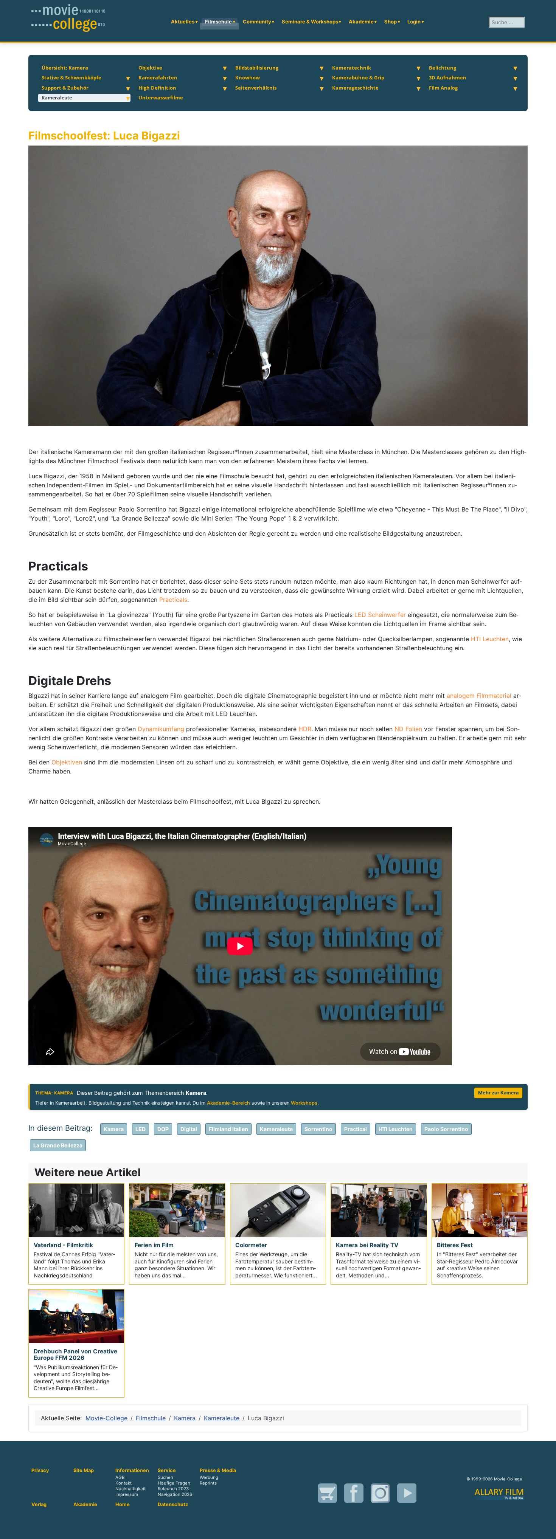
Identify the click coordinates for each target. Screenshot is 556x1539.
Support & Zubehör (65, 87)
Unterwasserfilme (160, 97)
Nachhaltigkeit (130, 1488)
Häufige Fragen (174, 1483)
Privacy (40, 1470)
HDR (304, 729)
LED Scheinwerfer (380, 614)
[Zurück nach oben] (543, 1525)
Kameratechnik (351, 67)
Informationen (132, 1470)
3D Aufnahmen (447, 77)
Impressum (126, 1494)
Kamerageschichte (355, 87)
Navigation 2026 (175, 1494)
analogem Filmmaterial (479, 695)
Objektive (150, 67)
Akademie (361, 22)
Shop (390, 22)
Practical (355, 1129)
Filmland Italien (228, 1129)
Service (167, 1470)
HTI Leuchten (490, 639)
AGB (119, 1477)
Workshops (304, 1103)
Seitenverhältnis (255, 87)
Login (414, 22)
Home (122, 1504)
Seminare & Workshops (310, 22)
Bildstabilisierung (256, 67)
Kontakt (123, 1483)
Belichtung (442, 67)
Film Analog (443, 87)
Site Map (83, 1470)
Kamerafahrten (157, 77)
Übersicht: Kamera (65, 67)
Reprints (208, 1483)
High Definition (157, 87)
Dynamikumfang (162, 729)
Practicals (173, 599)
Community (257, 22)
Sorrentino (318, 1129)
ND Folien (408, 729)
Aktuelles (182, 22)
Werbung (209, 1477)
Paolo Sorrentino (446, 1129)
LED (140, 1129)
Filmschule (218, 22)
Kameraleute (57, 97)
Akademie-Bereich (228, 1103)
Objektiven (67, 762)
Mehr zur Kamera (498, 1093)
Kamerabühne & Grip (358, 77)
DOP (163, 1129)
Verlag (39, 1504)
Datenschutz (173, 1504)
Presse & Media (218, 1470)
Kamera (114, 1129)
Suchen (165, 1477)
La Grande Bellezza (57, 1145)
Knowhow (247, 77)
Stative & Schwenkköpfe (71, 77)
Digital (188, 1129)
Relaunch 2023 (173, 1488)
